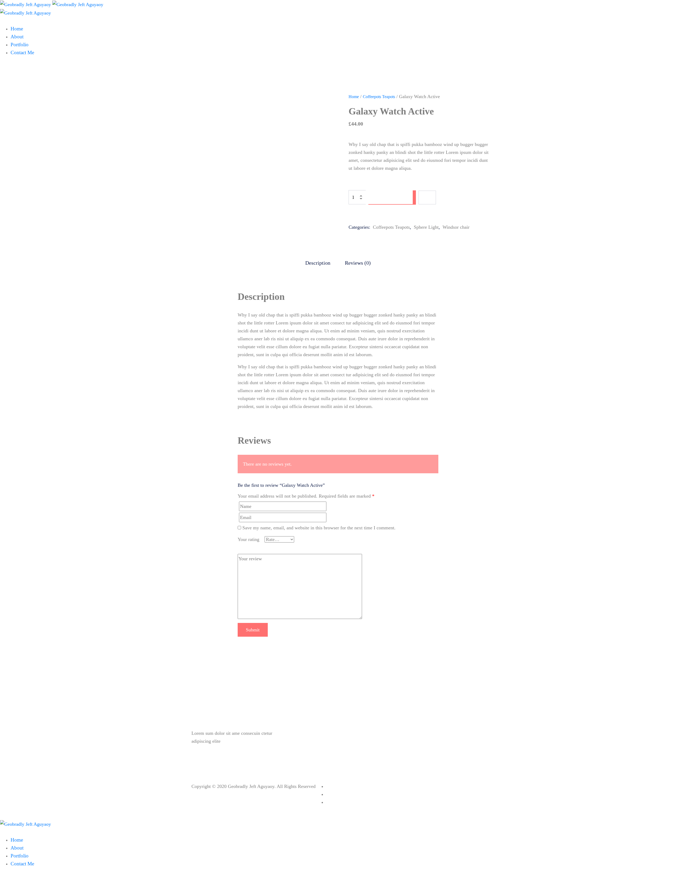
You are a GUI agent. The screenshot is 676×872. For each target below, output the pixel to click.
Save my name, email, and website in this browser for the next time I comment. (319, 527)
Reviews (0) (358, 263)
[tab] (318, 263)
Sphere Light (426, 227)
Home (354, 96)
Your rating (248, 539)
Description (317, 263)
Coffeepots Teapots (379, 96)
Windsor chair (456, 227)
